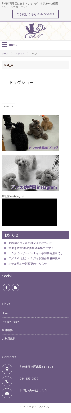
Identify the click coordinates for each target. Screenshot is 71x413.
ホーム (5, 53)
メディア (20, 53)
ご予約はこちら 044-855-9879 (35, 14)
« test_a (8, 106)
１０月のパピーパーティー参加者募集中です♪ (37, 253)
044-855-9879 (29, 378)
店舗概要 (7, 330)
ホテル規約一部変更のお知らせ (28, 263)
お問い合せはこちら (34, 390)
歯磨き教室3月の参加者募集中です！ (31, 248)
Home (5, 313)
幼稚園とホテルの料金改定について (30, 243)
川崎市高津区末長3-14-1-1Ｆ (37, 366)
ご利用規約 (8, 338)
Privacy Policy (10, 321)
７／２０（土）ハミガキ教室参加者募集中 (34, 258)
